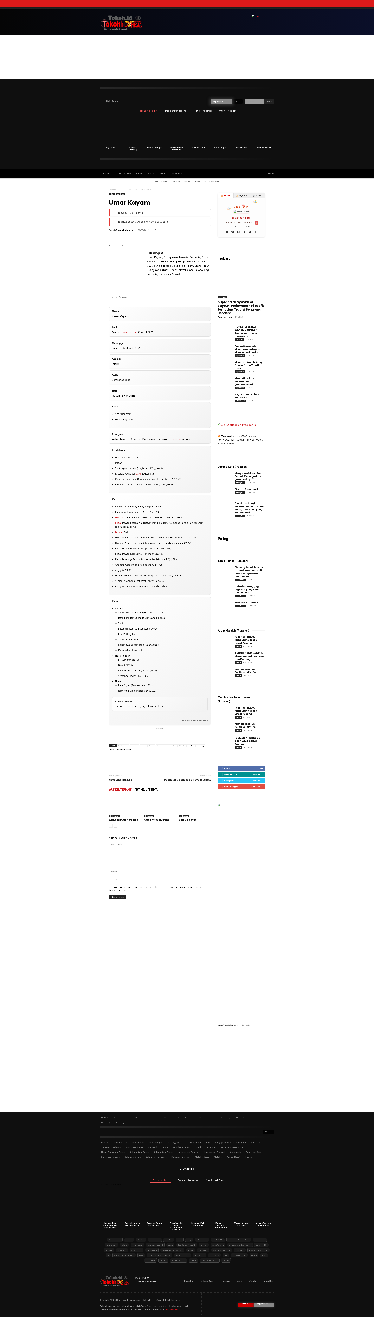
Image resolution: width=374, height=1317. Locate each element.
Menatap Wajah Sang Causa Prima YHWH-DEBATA (248, 365)
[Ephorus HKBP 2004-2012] (198, 1206)
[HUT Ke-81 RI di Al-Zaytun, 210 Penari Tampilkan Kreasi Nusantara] (223, 329)
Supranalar (240, 355)
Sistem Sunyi (162, 181)
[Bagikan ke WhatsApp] (227, 232)
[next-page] (115, 826)
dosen (143, 746)
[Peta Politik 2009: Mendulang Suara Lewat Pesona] (223, 639)
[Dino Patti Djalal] (198, 130)
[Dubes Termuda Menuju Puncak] (132, 1206)
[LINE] (172, 236)
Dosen (118, 532)
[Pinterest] (125, 236)
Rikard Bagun (220, 147)
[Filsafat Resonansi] (223, 492)
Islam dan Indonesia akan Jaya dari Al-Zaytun (247, 741)
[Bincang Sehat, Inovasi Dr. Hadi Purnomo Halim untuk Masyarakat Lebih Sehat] (223, 570)
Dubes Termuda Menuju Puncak (132, 1224)
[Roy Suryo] (110, 130)
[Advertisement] (187, 56)
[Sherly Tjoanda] (195, 806)
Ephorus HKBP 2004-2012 (197, 1224)
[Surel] (145, 236)
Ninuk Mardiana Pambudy (176, 148)
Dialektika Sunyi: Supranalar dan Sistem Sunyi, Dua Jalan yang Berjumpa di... (249, 508)
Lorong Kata (240, 483)
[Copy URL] (186, 236)
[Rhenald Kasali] (263, 130)
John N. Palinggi (154, 147)
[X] (245, 174)
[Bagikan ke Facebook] (238, 232)
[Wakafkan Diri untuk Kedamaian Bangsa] (176, 1206)
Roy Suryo (110, 147)
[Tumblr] (159, 236)
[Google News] (257, 174)
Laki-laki (173, 746)
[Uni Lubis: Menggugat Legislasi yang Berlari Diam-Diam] (223, 589)
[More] (193, 236)
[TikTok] (239, 174)
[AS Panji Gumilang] (132, 130)
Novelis (182, 746)
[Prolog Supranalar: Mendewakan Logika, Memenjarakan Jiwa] (223, 349)
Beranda (112, 190)
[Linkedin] (139, 236)
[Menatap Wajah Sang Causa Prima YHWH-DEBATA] (223, 365)
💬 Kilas (257, 195)
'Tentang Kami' (171, 1309)
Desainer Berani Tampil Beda (154, 1224)
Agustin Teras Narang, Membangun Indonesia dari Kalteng (249, 656)
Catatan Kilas (240, 401)
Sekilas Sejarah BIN (246, 602)
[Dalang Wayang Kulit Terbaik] (263, 1206)
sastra (191, 746)
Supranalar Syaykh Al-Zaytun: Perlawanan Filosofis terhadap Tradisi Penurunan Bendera (241, 307)
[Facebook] (233, 174)
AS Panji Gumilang (132, 148)
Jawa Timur (128, 332)
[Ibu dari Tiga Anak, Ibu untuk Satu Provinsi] (110, 1206)
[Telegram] (166, 236)
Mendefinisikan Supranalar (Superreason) (244, 381)
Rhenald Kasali (264, 147)
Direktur (119, 517)
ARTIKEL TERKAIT (120, 789)
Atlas (187, 181)
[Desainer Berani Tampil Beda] (154, 1206)
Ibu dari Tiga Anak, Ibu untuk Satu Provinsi (110, 1225)
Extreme (214, 181)
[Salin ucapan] (256, 232)
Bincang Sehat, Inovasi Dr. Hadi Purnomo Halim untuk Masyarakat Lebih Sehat (249, 572)
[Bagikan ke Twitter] (233, 232)
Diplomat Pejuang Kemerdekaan (220, 1225)
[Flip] (179, 236)
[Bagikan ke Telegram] (244, 232)
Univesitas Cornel (124, 749)
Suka (260, 768)
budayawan (123, 746)
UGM (138, 473)
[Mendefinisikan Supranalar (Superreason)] (223, 381)
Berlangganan (256, 787)
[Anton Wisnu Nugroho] (160, 806)
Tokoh (122, 190)
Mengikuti (258, 774)
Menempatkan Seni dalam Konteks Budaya (142, 222)
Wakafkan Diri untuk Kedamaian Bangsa (176, 1226)
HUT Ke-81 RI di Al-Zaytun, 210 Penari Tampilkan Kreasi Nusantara (246, 331)
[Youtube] (252, 174)
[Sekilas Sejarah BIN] (223, 605)
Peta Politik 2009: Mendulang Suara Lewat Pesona (246, 640)
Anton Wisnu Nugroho (156, 819)
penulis (176, 439)
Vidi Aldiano (241, 147)
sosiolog (200, 746)
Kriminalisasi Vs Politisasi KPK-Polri (246, 670)
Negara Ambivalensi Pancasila (247, 396)
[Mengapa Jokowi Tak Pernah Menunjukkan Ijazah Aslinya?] (223, 476)
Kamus (176, 181)
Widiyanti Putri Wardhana (123, 819)
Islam (151, 746)
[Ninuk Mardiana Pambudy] (176, 130)
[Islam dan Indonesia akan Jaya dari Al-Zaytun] (223, 740)
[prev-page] (111, 826)
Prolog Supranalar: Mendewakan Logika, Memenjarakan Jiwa (248, 349)
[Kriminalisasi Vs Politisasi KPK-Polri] (223, 672)
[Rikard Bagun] (219, 130)
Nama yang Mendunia (120, 780)
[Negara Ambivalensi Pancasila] (223, 397)
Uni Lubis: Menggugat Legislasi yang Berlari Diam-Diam (248, 589)
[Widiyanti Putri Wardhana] (125, 806)
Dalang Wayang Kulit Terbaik (263, 1224)
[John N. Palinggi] (154, 130)
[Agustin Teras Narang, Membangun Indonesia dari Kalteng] (223, 655)
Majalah (238, 646)
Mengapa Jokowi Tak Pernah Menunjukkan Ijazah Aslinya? (248, 476)
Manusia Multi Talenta (130, 212)
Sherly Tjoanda (187, 819)
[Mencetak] (152, 236)
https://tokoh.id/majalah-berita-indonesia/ (234, 1025)
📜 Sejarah (241, 195)
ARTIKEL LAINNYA (145, 789)
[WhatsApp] (132, 236)
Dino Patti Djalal (198, 147)
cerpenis (134, 746)
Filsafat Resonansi (246, 489)
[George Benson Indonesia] (241, 1206)
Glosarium (200, 181)
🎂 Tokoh (226, 195)
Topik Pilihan (241, 580)
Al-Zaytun (222, 297)
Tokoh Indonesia (125, 230)
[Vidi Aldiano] (241, 130)
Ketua (118, 522)
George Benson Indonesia (241, 1224)
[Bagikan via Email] (250, 232)
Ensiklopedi (132, 190)
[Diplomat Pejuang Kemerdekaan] (219, 1206)
